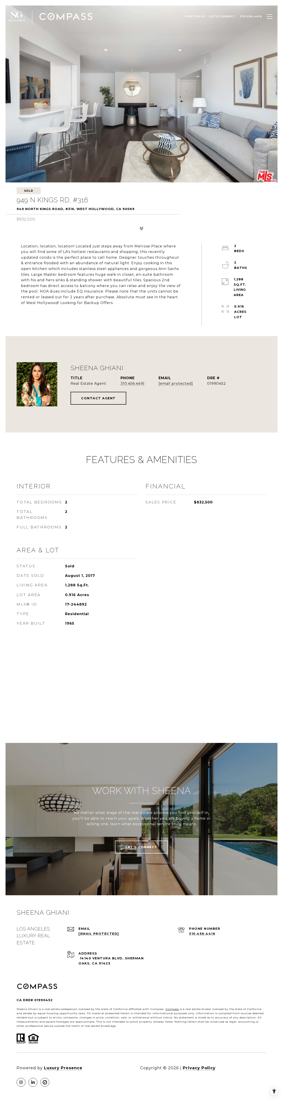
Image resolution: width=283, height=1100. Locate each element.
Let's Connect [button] (141, 847)
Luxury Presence (63, 1068)
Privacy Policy (199, 1068)
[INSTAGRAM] (21, 1082)
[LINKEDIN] (33, 1082)
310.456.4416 (132, 383)
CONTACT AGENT (98, 398)
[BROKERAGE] (44, 1082)
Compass (172, 1009)
